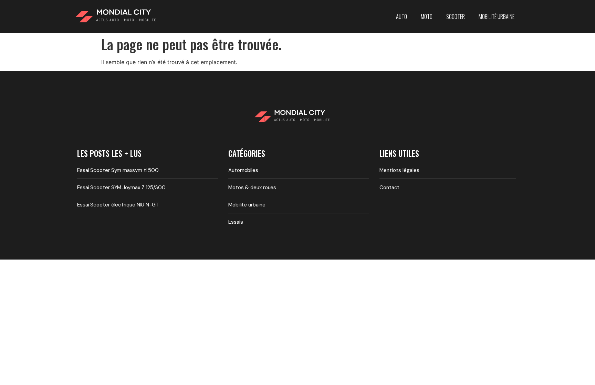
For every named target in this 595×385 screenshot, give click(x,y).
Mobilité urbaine (496, 16)
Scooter (455, 16)
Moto (426, 16)
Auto (401, 16)
